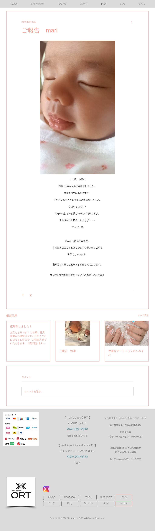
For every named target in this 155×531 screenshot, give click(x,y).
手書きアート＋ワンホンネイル (126, 353)
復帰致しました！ (21, 326)
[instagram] (46, 489)
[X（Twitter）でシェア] (30, 295)
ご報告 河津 (67, 351)
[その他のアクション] (132, 22)
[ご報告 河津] (77, 333)
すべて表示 (143, 315)
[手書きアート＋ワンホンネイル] (126, 333)
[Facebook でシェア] (22, 295)
